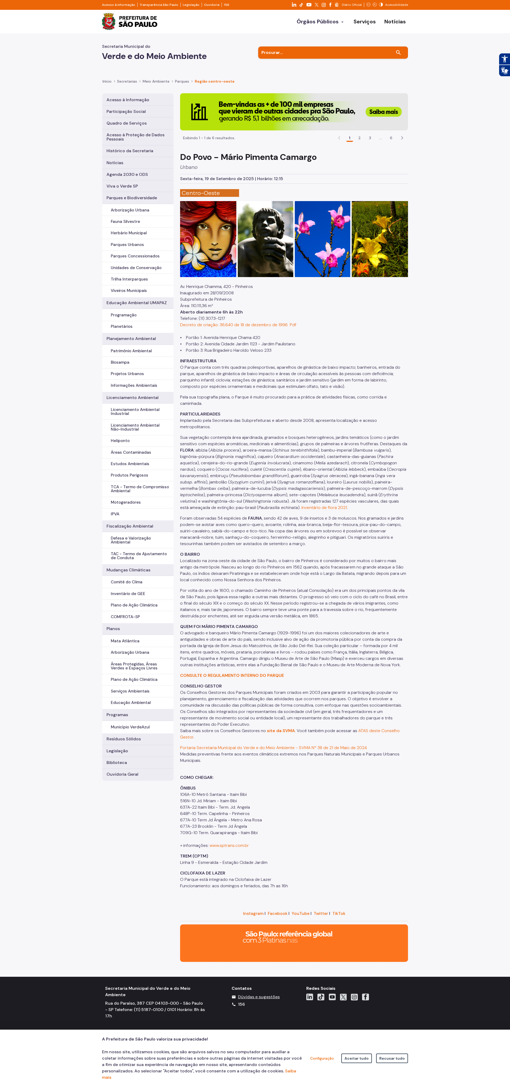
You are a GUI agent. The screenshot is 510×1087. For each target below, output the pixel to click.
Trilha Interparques (129, 279)
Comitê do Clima (126, 582)
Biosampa (120, 362)
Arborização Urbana (130, 210)
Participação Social (126, 111)
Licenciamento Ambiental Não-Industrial (135, 427)
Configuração (322, 1058)
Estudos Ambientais (130, 463)
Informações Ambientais (134, 385)
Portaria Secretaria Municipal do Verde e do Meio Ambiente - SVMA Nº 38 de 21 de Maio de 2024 (273, 747)
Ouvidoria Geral (122, 774)
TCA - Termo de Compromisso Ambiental (140, 489)
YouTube (300, 913)
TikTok (338, 913)
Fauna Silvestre (125, 221)
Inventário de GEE (128, 593)
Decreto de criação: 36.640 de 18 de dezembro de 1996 (234, 325)
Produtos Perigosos (129, 475)
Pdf (292, 325)
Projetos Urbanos (127, 373)
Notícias (115, 162)
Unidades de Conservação (136, 267)
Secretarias (127, 81)
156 (226, 4)
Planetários (122, 326)
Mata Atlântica (125, 641)
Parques (182, 81)
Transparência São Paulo (159, 4)
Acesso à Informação (128, 100)
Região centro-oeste (215, 81)
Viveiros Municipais (129, 290)
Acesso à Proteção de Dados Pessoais (135, 137)
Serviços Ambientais (130, 691)
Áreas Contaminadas (131, 452)
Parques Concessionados (135, 256)
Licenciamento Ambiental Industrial (135, 411)
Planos (113, 628)
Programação (124, 315)
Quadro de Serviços (127, 123)
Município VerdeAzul (130, 727)
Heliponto (120, 440)
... (380, 137)
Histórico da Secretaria (130, 151)
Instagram (253, 913)
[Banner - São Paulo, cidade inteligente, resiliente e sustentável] (294, 943)
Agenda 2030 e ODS (127, 174)
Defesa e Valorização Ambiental (131, 540)
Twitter (321, 913)
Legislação (191, 4)
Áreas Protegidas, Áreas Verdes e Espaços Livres (134, 666)
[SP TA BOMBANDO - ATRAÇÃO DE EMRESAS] (294, 111)
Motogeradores (126, 502)
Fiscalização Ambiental (130, 526)
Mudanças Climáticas (128, 570)
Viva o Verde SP (122, 186)
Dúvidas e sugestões (259, 997)
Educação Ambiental (131, 702)
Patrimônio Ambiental (131, 351)
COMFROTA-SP (125, 616)
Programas (117, 714)
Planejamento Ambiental (131, 338)
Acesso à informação (118, 4)
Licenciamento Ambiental (133, 397)
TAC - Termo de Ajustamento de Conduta (139, 556)
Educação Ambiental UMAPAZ (137, 302)
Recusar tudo (392, 1058)
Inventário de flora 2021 (324, 507)
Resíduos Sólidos (124, 739)
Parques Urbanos (127, 244)
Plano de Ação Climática (134, 605)
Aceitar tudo (357, 1058)
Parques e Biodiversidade (132, 198)
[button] (402, 138)
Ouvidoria (211, 4)
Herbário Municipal (129, 233)
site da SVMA (281, 730)
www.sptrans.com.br (229, 845)
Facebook (277, 913)
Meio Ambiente (156, 81)
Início (107, 81)
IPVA (115, 514)
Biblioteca (117, 762)
